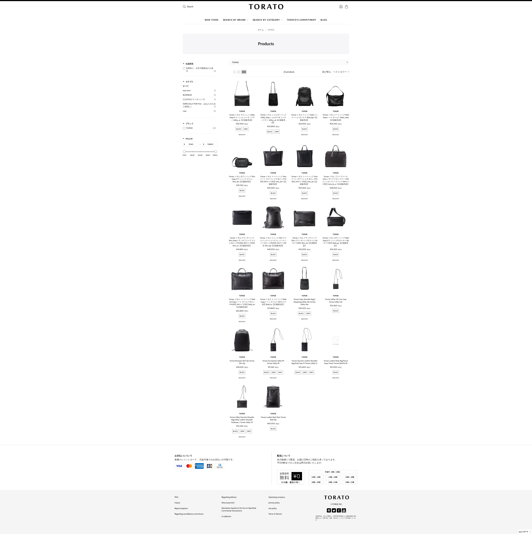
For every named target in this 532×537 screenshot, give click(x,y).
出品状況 (189, 63)
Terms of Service (275, 514)
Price (189, 138)
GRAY (308, 313)
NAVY (280, 372)
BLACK (301, 313)
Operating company (276, 497)
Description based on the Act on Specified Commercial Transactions (239, 509)
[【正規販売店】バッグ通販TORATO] (266, 6)
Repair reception (181, 508)
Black (238, 129)
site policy (272, 508)
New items (211, 20)
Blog (324, 20)
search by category (266, 20)
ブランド (189, 123)
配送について (283, 455)
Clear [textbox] (347, 62)
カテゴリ (189, 81)
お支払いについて (183, 455)
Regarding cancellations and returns (189, 514)
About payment (228, 502)
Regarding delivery (229, 497)
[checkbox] (199, 69)
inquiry (177, 502)
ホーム (261, 30)
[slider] (184, 151)
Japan (523, 531)
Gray (246, 129)
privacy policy (274, 502)
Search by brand (234, 20)
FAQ (176, 497)
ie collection (226, 516)
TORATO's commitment (301, 20)
